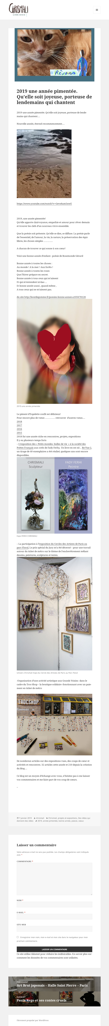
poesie (74, 821)
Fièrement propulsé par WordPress (33, 1020)
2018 (19, 421)
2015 (19, 432)
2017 (19, 425)
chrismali (40, 818)
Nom (20, 900)
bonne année (64, 821)
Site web (21, 924)
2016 (19, 429)
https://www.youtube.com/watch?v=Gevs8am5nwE (44, 203)
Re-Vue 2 (86, 447)
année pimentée (50, 821)
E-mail (21, 912)
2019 (40, 821)
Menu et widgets (97, 13)
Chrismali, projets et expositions (62, 818)
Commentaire (25, 861)
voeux (81, 821)
